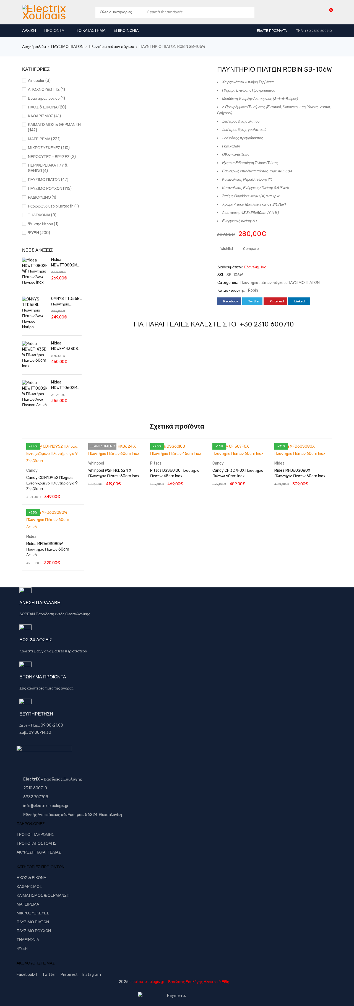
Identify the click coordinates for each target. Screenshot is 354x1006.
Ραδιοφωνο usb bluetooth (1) (53, 206)
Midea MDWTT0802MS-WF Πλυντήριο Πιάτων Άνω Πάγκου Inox (66, 262)
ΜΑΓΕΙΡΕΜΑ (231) (44, 139)
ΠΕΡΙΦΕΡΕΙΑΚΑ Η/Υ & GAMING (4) (47, 168)
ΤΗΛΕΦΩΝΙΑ (28, 939)
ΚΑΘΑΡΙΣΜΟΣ (29, 886)
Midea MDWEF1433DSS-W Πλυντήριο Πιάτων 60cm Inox (65, 346)
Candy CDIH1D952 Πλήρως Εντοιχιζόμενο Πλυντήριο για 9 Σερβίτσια (52, 483)
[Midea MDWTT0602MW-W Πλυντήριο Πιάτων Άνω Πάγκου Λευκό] (34, 394)
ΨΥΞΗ (22, 948)
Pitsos (156, 463)
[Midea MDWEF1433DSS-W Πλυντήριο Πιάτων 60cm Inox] (34, 355)
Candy (32, 470)
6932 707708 (35, 797)
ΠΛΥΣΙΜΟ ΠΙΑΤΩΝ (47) (48, 179)
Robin (253, 290)
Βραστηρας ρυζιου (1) (46, 98)
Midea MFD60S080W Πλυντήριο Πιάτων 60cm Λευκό (47, 549)
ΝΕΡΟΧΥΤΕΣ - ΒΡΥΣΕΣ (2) (52, 156)
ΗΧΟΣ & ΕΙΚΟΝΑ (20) (47, 107)
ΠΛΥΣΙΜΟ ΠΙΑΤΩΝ (67, 46)
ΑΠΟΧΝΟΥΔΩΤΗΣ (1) (46, 89)
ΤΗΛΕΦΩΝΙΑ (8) (42, 215)
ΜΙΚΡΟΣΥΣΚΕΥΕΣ (33, 913)
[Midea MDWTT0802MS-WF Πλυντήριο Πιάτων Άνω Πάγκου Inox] (34, 271)
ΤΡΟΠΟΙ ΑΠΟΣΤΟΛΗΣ (36, 843)
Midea (279, 463)
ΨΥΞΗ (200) (39, 232)
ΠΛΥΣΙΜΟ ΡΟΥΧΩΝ (34, 931)
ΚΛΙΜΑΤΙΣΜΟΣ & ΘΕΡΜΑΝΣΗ (43, 895)
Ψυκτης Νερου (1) (43, 224)
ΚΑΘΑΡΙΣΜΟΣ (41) (44, 116)
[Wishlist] (328, 12)
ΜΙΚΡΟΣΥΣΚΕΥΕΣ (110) (49, 148)
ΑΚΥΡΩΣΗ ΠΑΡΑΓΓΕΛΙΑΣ (39, 852)
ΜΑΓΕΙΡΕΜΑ (28, 904)
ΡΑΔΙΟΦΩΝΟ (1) (42, 197)
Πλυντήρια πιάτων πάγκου (111, 46)
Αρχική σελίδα (34, 46)
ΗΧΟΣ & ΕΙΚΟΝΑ (31, 877)
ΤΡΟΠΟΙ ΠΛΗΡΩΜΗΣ (35, 834)
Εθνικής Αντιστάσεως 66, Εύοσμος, (53, 814)
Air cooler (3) (39, 80)
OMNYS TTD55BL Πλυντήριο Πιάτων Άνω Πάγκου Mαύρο (66, 301)
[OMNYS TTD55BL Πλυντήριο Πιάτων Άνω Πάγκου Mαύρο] (34, 313)
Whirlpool (96, 463)
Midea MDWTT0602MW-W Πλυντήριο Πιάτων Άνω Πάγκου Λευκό (65, 385)
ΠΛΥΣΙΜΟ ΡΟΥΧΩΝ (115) (50, 188)
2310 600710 (35, 788)
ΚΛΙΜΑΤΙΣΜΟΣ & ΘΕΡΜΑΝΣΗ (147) (54, 127)
